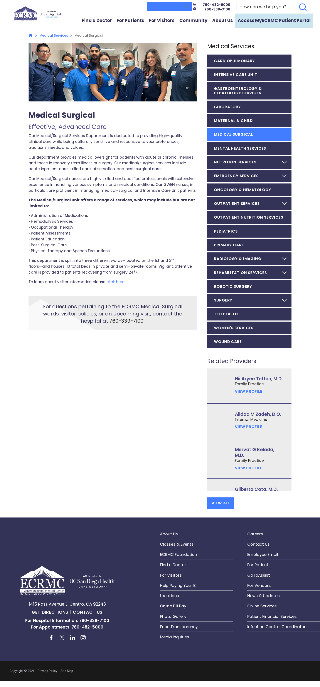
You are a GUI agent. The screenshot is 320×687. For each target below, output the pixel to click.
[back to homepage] (31, 35)
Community (193, 20)
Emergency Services (236, 175)
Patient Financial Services (272, 616)
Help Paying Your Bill (179, 585)
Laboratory (227, 107)
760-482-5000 (216, 5)
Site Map (67, 671)
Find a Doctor (97, 20)
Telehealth (226, 314)
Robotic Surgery (233, 286)
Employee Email (262, 554)
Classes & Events (177, 544)
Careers (255, 534)
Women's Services (233, 328)
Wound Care (228, 341)
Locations (169, 595)
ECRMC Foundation (178, 554)
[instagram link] (83, 637)
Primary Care (229, 245)
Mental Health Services (240, 148)
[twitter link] (61, 637)
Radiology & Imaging (237, 258)
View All (221, 503)
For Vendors (259, 585)
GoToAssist (258, 575)
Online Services (262, 606)
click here (115, 281)
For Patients (130, 20)
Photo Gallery (173, 616)
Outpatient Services (236, 203)
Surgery (223, 300)
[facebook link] (51, 637)
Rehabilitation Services (240, 272)
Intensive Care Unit (235, 74)
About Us (222, 20)
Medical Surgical (233, 134)
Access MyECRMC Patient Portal (274, 20)
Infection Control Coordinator (276, 626)
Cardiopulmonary (234, 60)
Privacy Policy (47, 671)
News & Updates (263, 595)
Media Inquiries (174, 637)
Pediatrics (226, 231)
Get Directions (50, 612)
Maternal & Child (233, 120)
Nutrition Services (235, 162)
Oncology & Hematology (242, 189)
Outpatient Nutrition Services (248, 217)
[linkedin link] (72, 637)
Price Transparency (179, 626)
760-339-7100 (217, 9)
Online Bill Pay (173, 606)
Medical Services (53, 35)
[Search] (303, 7)
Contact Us (88, 612)
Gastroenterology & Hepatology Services (238, 91)
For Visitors (161, 20)
